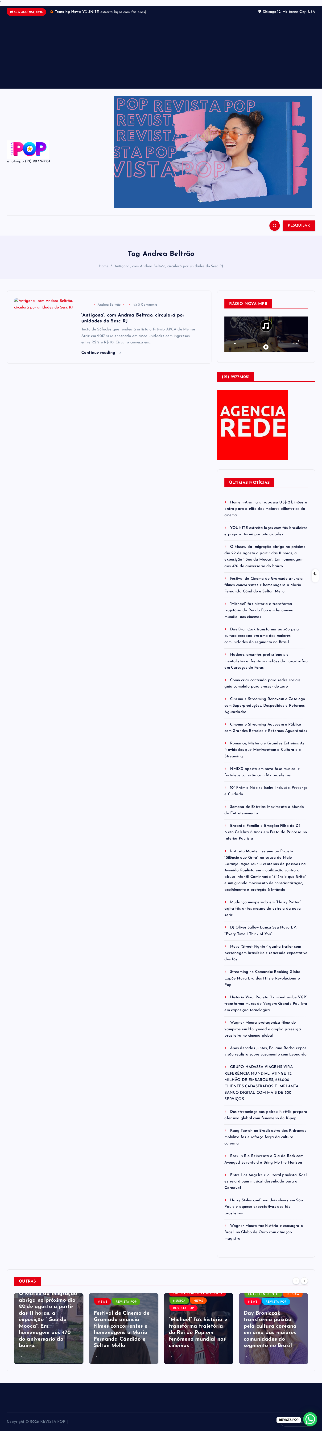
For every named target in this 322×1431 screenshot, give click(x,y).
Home (104, 266)
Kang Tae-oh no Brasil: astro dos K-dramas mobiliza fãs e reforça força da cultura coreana (265, 1137)
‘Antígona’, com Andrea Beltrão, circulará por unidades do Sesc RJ (168, 266)
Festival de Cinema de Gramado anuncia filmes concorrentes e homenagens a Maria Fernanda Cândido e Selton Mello (263, 585)
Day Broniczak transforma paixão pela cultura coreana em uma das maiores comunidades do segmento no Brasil (261, 636)
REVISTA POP (126, 1301)
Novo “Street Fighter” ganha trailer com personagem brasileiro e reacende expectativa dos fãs (266, 953)
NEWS (102, 1301)
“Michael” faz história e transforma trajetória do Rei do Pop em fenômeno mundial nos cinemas (258, 610)
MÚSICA (179, 1301)
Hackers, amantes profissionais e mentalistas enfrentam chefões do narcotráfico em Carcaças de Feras (266, 661)
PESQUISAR (299, 226)
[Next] (304, 1280)
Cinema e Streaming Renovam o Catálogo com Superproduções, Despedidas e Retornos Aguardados (264, 705)
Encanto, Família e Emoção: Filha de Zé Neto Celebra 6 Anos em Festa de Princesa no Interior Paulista (265, 832)
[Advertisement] (161, 51)
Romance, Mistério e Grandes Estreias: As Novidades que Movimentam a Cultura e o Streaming (264, 750)
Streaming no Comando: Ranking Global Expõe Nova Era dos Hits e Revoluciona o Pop (262, 978)
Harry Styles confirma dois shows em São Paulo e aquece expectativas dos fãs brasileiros (263, 1207)
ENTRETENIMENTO (263, 1294)
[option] (48, 1328)
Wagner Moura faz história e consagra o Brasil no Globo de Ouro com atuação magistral (263, 1232)
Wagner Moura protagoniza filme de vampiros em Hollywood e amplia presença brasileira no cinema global (262, 1029)
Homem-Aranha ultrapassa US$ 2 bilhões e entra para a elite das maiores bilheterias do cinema (265, 509)
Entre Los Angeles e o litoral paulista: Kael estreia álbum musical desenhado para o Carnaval (265, 1181)
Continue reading (99, 353)
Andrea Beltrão (109, 305)
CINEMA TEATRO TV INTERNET (198, 1293)
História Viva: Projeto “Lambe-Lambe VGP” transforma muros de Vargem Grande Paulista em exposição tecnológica (265, 1004)
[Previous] (296, 1280)
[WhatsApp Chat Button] (310, 1419)
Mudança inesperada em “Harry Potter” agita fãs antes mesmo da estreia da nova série (262, 908)
